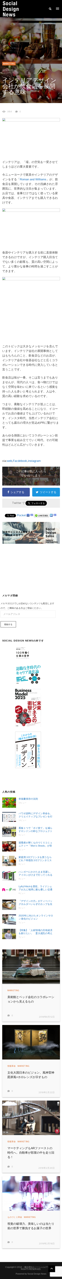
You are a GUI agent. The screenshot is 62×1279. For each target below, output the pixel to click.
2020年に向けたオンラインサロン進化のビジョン (36, 917)
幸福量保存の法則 (28, 798)
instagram (34, 461)
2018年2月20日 (46, 1168)
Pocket (21, 515)
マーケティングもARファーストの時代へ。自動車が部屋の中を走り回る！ (30, 1153)
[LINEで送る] (41, 515)
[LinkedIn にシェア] (51, 515)
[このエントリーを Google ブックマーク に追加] (28, 515)
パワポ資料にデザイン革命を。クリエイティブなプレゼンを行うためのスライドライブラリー (35, 815)
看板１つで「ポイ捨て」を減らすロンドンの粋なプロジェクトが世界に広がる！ (35, 830)
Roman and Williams (33, 179)
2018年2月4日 (9, 70)
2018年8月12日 (47, 1017)
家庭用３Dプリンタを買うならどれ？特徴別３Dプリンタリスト (35, 859)
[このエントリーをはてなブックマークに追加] (31, 515)
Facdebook (20, 461)
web (9, 461)
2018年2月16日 (47, 1244)
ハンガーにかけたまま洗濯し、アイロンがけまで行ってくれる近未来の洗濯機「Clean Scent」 (36, 873)
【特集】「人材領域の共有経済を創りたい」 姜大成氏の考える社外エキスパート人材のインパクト (35, 932)
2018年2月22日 (47, 1092)
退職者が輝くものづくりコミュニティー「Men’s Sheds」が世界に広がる (35, 844)
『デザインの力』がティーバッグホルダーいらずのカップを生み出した (35, 903)
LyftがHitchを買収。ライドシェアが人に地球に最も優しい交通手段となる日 (35, 888)
